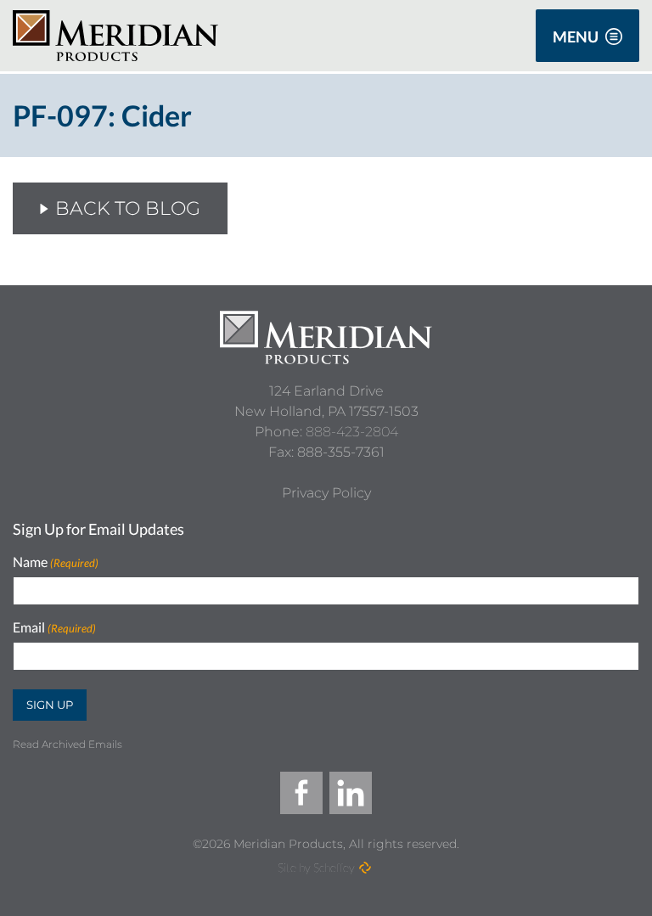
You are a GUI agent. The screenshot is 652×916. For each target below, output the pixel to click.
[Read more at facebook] (301, 793)
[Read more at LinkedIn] (350, 793)
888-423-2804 (352, 432)
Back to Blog (127, 208)
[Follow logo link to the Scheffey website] (365, 868)
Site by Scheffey (316, 867)
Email (54, 628)
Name (55, 562)
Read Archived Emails (67, 744)
